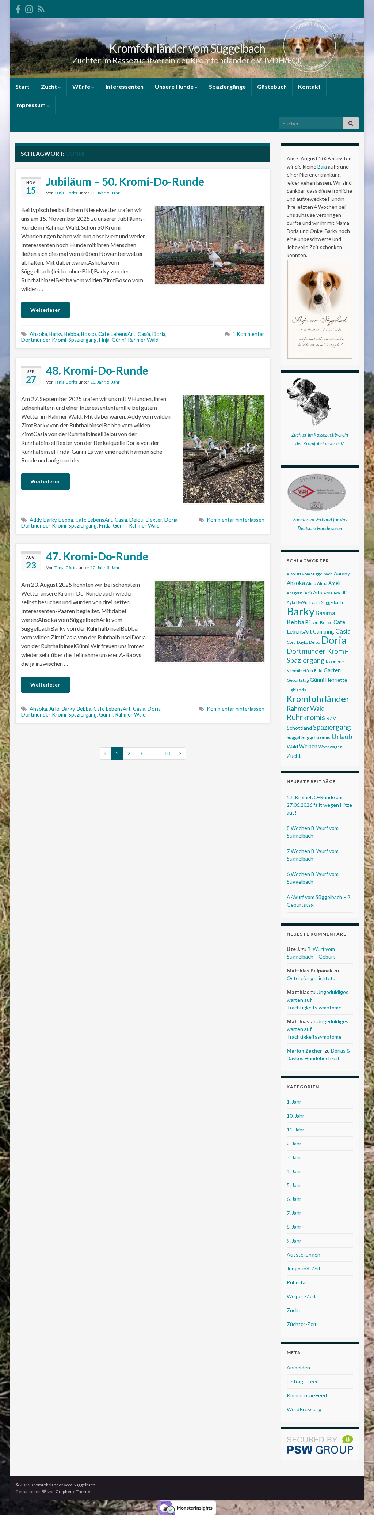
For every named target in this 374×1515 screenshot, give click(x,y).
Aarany (342, 573)
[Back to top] (357, 1498)
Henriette (336, 680)
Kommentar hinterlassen (235, 520)
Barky (55, 334)
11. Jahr (295, 1129)
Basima (325, 613)
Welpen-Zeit (301, 1296)
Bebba (71, 334)
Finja (104, 340)
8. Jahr (294, 1227)
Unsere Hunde (175, 86)
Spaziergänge (227, 86)
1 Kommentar (248, 334)
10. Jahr (97, 193)
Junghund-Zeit (304, 1268)
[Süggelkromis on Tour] (29, 8)
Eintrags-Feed (303, 1381)
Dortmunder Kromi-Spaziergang (59, 340)
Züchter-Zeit (302, 1324)
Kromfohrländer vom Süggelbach (187, 48)
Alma (322, 583)
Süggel (293, 737)
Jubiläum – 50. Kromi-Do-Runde (125, 181)
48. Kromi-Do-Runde (97, 370)
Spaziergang (332, 727)
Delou (136, 520)
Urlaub (341, 736)
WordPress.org (304, 1409)
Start (22, 86)
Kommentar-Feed (307, 1395)
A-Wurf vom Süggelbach (310, 573)
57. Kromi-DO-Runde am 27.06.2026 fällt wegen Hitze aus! (319, 805)
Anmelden (298, 1367)
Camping (323, 631)
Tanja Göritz (66, 193)
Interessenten (125, 86)
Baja (322, 166)
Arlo (54, 709)
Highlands (296, 689)
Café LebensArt (117, 334)
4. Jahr (294, 1171)
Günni (119, 340)
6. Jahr (294, 1199)
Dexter (154, 520)
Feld (318, 670)
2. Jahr (294, 1143)
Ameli (334, 583)
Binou (312, 622)
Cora (291, 642)
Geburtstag (298, 680)
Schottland (299, 728)
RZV (331, 718)
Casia (144, 334)
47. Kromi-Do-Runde (97, 556)
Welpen (308, 746)
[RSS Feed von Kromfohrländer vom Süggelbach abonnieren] (41, 8)
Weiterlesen (45, 310)
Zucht (49, 86)
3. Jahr (294, 1157)
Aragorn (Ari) (299, 592)
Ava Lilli (340, 592)
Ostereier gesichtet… (311, 978)
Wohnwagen (330, 746)
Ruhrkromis (306, 717)
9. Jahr (294, 1241)
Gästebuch (272, 86)
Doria (158, 334)
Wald (292, 746)
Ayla (291, 602)
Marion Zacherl (305, 1050)
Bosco (88, 334)
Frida (105, 525)
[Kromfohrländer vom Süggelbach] (17, 8)
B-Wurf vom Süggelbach (319, 602)
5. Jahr (113, 193)
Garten (332, 669)
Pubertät (297, 1282)
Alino (311, 583)
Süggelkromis (315, 737)
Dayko (302, 642)
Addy (35, 520)
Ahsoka (38, 334)
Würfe (81, 86)
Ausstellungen (303, 1254)
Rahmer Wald (143, 340)
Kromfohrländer (318, 699)
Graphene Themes (74, 1491)
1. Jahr (294, 1102)
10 (167, 753)
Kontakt (309, 86)
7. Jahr (294, 1213)
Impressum (31, 104)
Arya (327, 592)
